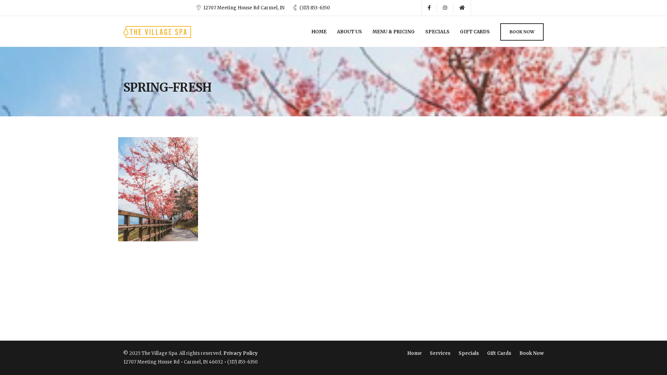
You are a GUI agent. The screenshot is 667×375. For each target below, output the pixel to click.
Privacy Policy (240, 353)
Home (319, 32)
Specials (437, 32)
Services (440, 353)
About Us (349, 32)
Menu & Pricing (393, 32)
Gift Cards (475, 32)
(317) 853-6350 (314, 8)
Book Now (522, 31)
